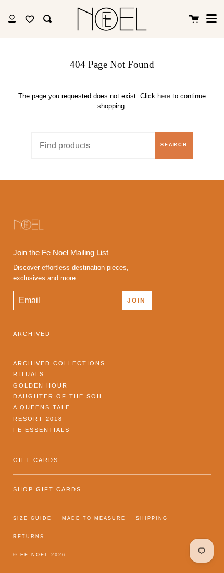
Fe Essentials (41, 430)
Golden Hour (40, 385)
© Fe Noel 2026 (39, 554)
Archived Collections (59, 363)
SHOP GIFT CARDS (47, 489)
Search (174, 144)
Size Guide (32, 518)
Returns (28, 536)
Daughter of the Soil (58, 396)
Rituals (28, 374)
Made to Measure (94, 518)
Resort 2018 (38, 419)
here (163, 96)
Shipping (152, 518)
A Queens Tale (41, 407)
